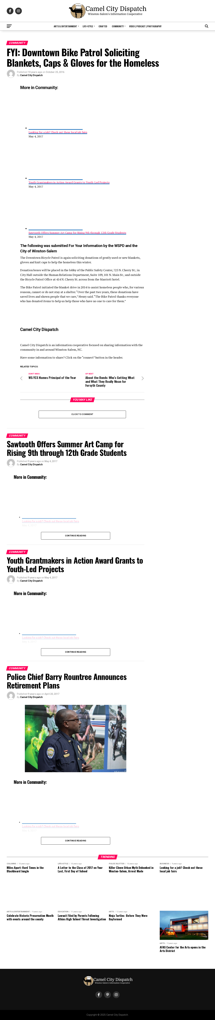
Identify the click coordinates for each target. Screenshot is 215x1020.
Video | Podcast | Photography (145, 26)
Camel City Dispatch (31, 75)
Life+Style (88, 26)
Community (118, 26)
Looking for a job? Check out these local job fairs (58, 132)
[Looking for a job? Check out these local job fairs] (56, 128)
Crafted (103, 26)
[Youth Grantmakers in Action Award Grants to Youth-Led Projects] (56, 178)
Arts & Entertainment (65, 26)
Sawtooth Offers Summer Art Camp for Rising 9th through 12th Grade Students (77, 233)
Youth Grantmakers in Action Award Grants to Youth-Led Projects (69, 182)
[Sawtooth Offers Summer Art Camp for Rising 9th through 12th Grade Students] (56, 228)
